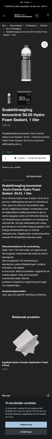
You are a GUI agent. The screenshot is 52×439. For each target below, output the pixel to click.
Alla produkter (16, 25)
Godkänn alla (26, 424)
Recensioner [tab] (34, 176)
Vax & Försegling (13, 28)
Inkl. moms (25, 2)
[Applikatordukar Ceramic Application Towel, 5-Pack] (26, 342)
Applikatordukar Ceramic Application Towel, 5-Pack (25, 364)
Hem (4, 25)
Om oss (6, 395)
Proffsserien (31, 25)
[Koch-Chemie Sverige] (26, 15)
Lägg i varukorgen (32, 158)
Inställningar (26, 432)
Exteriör (43, 25)
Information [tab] (12, 176)
